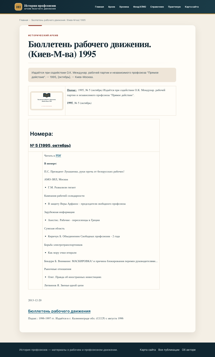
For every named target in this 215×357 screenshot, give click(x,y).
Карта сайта (192, 6)
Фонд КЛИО (139, 6)
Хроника (124, 6)
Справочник (157, 6)
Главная (99, 6)
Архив (111, 6)
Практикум (174, 6)
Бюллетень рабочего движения (59, 311)
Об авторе (189, 349)
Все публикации (168, 349)
